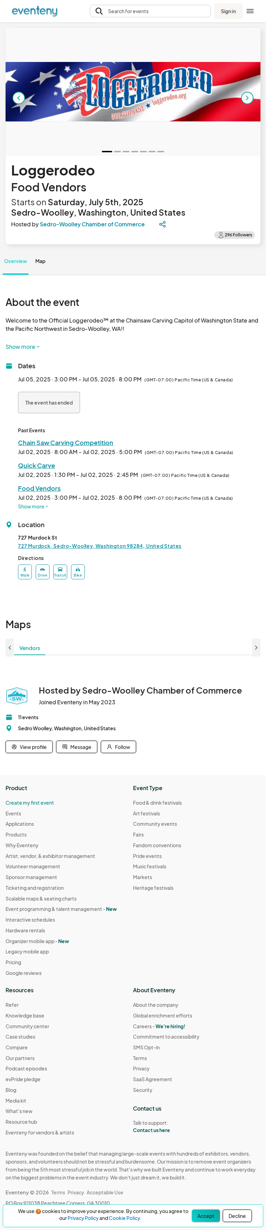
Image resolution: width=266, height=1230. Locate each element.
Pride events (147, 856)
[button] (150, 11)
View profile (33, 747)
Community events (155, 824)
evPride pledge (23, 1079)
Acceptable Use (105, 1192)
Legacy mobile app (27, 951)
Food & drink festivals (157, 802)
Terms (140, 1058)
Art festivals (146, 813)
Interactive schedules (30, 919)
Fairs (138, 834)
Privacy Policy (83, 1218)
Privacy (141, 1068)
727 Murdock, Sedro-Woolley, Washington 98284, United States (99, 546)
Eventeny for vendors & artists (40, 1132)
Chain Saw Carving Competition (65, 442)
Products (16, 834)
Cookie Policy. (125, 1218)
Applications (20, 824)
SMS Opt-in (146, 1047)
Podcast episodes (26, 1068)
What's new (19, 1111)
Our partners (20, 1058)
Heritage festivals (153, 888)
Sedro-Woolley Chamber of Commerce (92, 224)
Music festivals (149, 866)
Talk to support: (151, 1126)
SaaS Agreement (152, 1079)
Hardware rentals (25, 930)
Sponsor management (31, 877)
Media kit (16, 1100)
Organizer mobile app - (37, 941)
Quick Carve (36, 465)
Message (80, 747)
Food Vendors (39, 488)
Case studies (20, 1036)
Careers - (159, 1026)
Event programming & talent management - (61, 909)
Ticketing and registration (35, 888)
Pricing (13, 962)
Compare (17, 1047)
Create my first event (30, 802)
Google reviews (24, 973)
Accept (205, 1216)
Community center (27, 1026)
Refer (12, 1005)
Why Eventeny (22, 845)
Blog (11, 1090)
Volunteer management (33, 866)
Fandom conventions (157, 845)
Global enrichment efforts (162, 1015)
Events (13, 813)
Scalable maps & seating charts (41, 898)
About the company (155, 1005)
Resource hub (21, 1122)
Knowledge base (25, 1015)
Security (142, 1090)
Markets (142, 877)
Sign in (228, 11)
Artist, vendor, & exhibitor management (50, 856)
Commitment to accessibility (166, 1036)
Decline (237, 1216)
